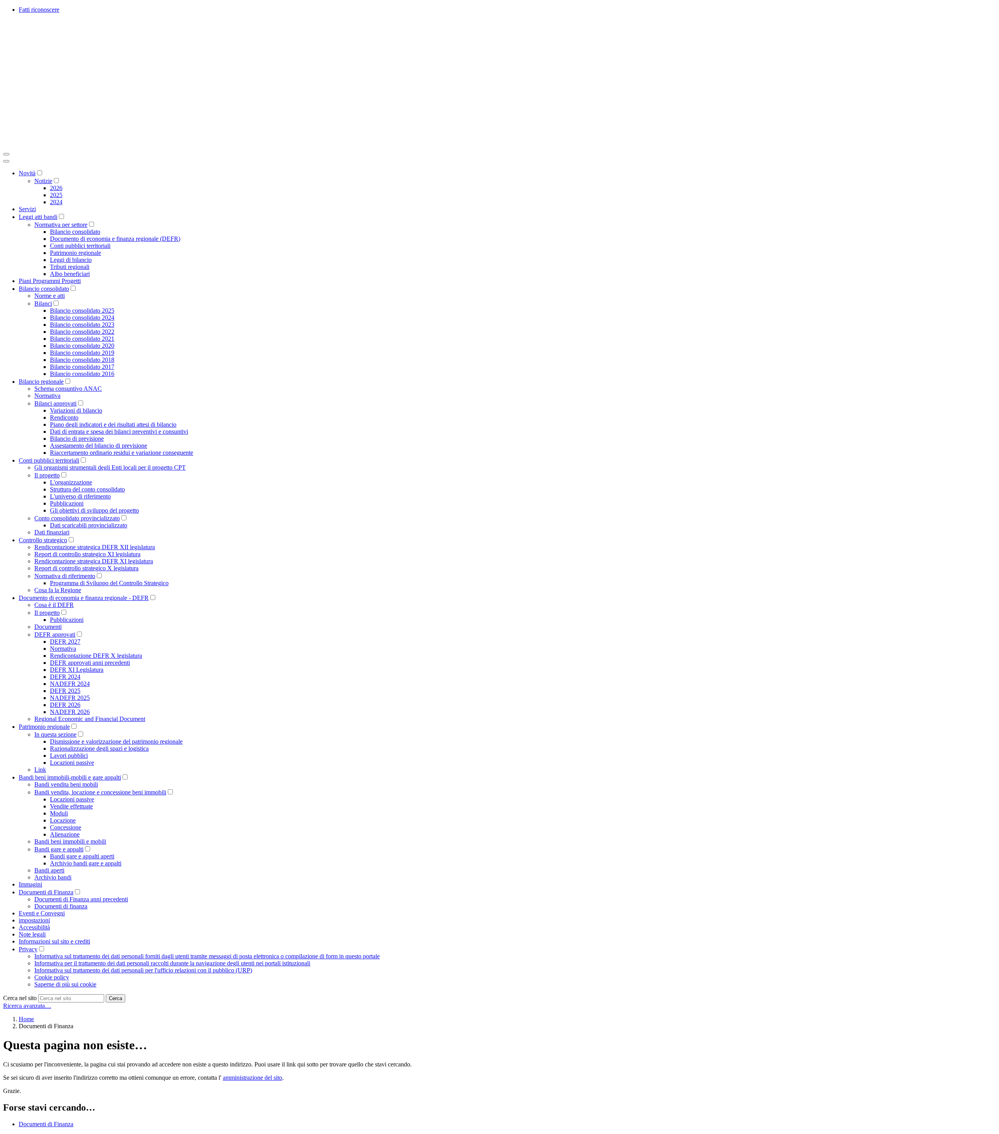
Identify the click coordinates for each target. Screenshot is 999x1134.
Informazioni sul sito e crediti (54, 941)
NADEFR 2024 (70, 683)
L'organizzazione (71, 482)
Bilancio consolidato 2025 (82, 310)
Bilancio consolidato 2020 (82, 345)
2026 (56, 188)
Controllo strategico (43, 540)
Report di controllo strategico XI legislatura (87, 554)
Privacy (28, 949)
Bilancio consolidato (75, 231)
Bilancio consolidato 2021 (82, 338)
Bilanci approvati (55, 403)
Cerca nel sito (20, 998)
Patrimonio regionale (75, 252)
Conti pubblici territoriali (80, 245)
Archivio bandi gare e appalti (85, 863)
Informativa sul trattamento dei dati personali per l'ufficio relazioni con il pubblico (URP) (143, 970)
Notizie (43, 181)
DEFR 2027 (65, 641)
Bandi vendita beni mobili (66, 784)
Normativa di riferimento (64, 576)
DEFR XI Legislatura (76, 669)
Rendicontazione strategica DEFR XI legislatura (93, 561)
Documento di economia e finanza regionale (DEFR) (115, 238)
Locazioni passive (72, 762)
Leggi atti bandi (38, 217)
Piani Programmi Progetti (50, 281)
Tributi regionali (69, 266)
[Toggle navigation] (6, 154)
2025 (56, 195)
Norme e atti (49, 295)
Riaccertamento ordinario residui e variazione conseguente (121, 452)
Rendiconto (64, 417)
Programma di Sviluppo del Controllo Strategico (109, 583)
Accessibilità (34, 927)
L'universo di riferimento (80, 496)
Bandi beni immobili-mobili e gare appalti (70, 777)
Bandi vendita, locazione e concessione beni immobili (100, 792)
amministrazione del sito (252, 1077)
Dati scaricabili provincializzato (88, 525)
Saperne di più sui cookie (65, 984)
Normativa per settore (60, 224)
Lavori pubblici (69, 755)
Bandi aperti (49, 870)
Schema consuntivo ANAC (68, 388)
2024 (56, 202)
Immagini (30, 884)
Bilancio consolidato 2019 (82, 352)
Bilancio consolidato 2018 (82, 359)
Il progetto (47, 475)
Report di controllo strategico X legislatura (86, 568)
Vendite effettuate (71, 806)
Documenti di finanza (60, 906)
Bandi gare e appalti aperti (82, 856)
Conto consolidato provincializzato (77, 518)
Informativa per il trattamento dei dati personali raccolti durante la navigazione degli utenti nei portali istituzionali (172, 963)
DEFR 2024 (65, 676)
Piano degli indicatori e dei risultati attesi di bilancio (113, 424)
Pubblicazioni (67, 503)
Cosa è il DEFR (54, 605)
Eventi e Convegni (42, 913)
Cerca (115, 998)
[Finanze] (120, 145)
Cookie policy (51, 977)
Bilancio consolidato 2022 (82, 331)
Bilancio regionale (41, 381)
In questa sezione (55, 734)
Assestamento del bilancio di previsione (98, 445)
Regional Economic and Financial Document (89, 719)
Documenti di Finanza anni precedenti (81, 899)
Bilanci (43, 303)
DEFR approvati (54, 634)
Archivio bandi (52, 877)
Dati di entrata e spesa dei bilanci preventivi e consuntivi (119, 431)
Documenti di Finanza (46, 892)
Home (26, 1019)
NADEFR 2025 (70, 697)
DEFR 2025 (65, 690)
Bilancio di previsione (77, 438)
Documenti (48, 626)
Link (40, 769)
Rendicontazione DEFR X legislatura (96, 655)
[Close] (6, 161)
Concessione (65, 827)
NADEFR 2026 (70, 712)
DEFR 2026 (65, 704)
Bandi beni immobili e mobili (70, 841)
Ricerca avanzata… (27, 1005)
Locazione (63, 820)
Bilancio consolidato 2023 (82, 324)
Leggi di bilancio (71, 259)
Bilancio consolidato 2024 (82, 317)
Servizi (27, 209)
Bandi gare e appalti (59, 849)
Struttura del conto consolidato (87, 489)
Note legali (32, 934)
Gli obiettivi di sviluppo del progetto (94, 510)
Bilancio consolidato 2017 (82, 366)
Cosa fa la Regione (57, 590)
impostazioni (34, 920)
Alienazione (65, 834)
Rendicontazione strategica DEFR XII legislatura (94, 547)
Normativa (47, 395)
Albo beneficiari (70, 274)
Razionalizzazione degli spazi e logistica (99, 748)
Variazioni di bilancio (76, 410)
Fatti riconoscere (39, 9)
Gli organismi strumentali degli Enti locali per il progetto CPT (110, 467)
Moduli (59, 813)
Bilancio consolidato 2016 (82, 373)
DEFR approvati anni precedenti (90, 662)
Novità (27, 173)
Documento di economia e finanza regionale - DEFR (84, 598)
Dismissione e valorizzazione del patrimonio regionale (116, 741)
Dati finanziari (51, 532)
